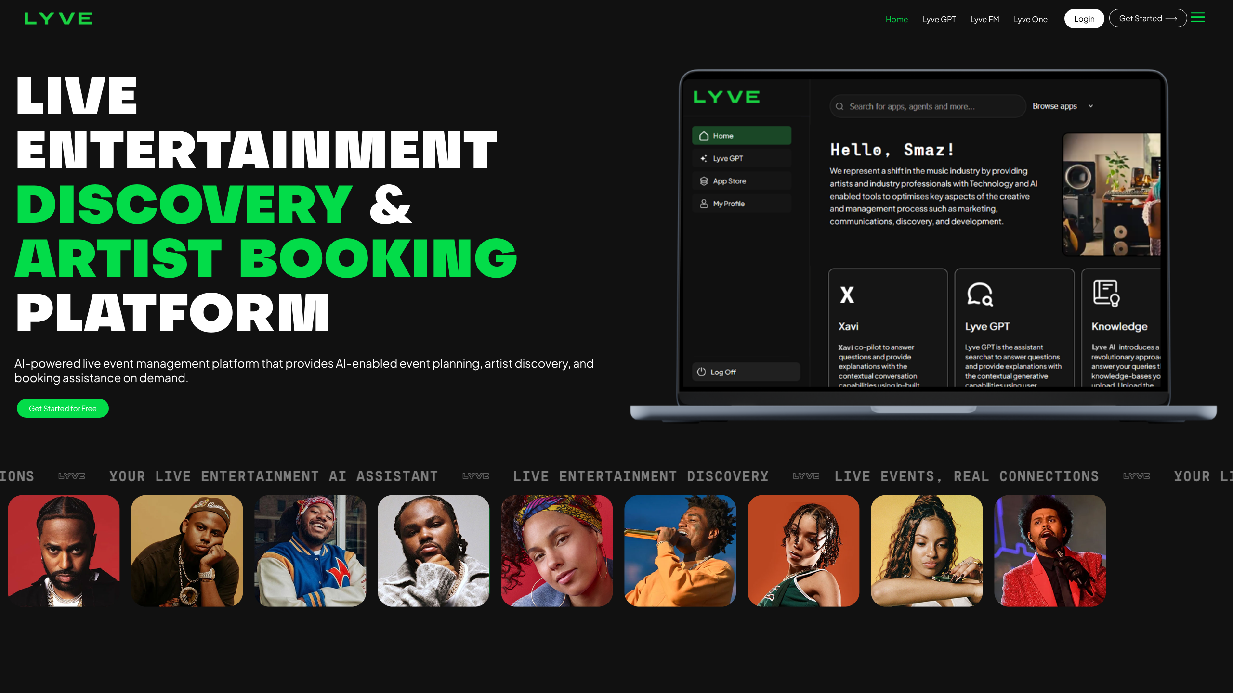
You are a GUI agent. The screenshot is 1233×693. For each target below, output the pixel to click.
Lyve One (1031, 19)
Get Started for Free (63, 408)
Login (1084, 18)
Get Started (1141, 18)
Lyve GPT (939, 19)
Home (897, 19)
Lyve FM (985, 19)
